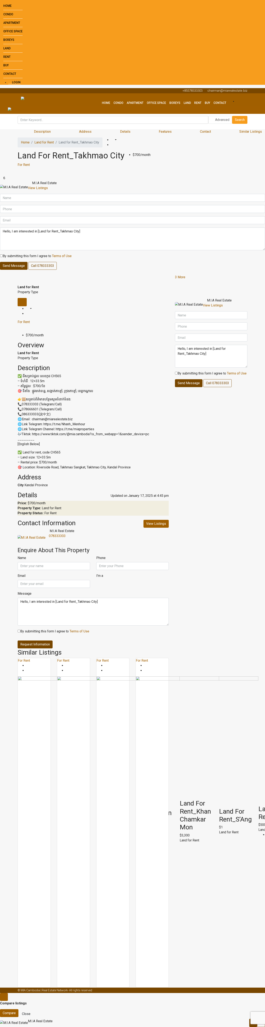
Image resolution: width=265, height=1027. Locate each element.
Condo (8, 14)
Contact (9, 73)
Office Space (13, 31)
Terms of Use (62, 256)
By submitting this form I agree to (37, 256)
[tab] (22, 302)
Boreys (8, 39)
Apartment (11, 22)
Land (7, 48)
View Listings (38, 188)
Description (42, 132)
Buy (6, 65)
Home (7, 5)
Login (15, 82)
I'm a (99, 576)
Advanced (221, 120)
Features (165, 132)
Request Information (35, 644)
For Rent (24, 165)
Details (125, 132)
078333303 (57, 536)
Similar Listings (250, 132)
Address (85, 132)
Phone (101, 558)
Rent (7, 56)
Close (26, 1014)
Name (22, 558)
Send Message (14, 266)
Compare (9, 1013)
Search (240, 120)
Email (21, 576)
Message (24, 594)
